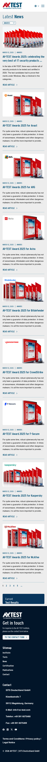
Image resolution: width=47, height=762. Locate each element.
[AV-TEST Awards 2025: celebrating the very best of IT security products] (23, 37)
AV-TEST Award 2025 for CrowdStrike (23, 372)
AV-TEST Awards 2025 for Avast (20, 125)
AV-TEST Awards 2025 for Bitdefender (23, 310)
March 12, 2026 (8, 52)
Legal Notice (9, 743)
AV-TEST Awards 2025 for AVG (19, 187)
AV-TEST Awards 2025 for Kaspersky (22, 495)
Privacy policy (33, 739)
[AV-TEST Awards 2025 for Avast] (23, 104)
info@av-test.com (21, 710)
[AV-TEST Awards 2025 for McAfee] (23, 536)
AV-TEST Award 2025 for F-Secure (21, 434)
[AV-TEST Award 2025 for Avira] (23, 227)
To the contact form (14, 637)
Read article (9, 85)
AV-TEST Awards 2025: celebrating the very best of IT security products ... (23, 58)
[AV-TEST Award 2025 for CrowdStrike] (23, 351)
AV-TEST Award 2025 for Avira (19, 249)
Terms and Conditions (14, 739)
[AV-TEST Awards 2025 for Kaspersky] (23, 474)
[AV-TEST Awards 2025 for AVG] (23, 166)
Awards (19, 52)
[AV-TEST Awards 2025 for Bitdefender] (23, 289)
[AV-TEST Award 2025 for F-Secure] (23, 413)
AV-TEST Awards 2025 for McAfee (21, 557)
